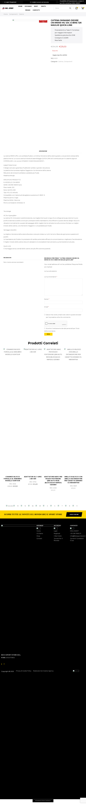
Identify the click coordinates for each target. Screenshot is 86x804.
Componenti (13, 14)
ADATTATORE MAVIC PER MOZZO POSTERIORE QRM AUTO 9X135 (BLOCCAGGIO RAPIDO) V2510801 (53, 481)
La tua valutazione (50, 271)
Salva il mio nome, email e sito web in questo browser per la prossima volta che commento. (63, 316)
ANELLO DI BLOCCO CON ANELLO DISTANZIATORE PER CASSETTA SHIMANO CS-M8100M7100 (73, 480)
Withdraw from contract (43, 800)
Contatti (36, 10)
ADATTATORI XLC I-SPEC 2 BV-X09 (33, 478)
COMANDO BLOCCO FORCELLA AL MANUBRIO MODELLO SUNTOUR (13, 479)
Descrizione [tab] (43, 151)
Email (46, 307)
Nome (46, 299)
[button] (4, 506)
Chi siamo (28, 6)
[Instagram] (4, 664)
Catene (21, 14)
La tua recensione (50, 277)
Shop (36, 6)
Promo (27, 10)
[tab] (43, 151)
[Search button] (70, 8)
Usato (43, 6)
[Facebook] (1, 664)
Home (20, 6)
